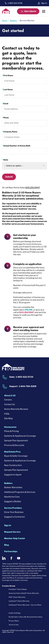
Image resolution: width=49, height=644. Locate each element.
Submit (9, 177)
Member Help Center (14, 538)
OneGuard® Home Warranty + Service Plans (25, 605)
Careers (8, 399)
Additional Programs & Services (19, 492)
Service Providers (13, 508)
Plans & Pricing (11, 431)
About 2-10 (9, 395)
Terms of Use (14, 625)
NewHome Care (12, 497)
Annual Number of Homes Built (16, 146)
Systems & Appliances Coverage (20, 436)
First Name (8, 75)
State (5, 160)
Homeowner (10, 427)
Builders (8, 483)
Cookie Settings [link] (14, 613)
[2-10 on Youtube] (18, 558)
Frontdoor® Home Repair (18, 589)
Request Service (12, 532)
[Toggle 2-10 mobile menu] (43, 11)
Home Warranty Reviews (16, 409)
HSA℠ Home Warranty (17, 597)
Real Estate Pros (12, 452)
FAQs (6, 414)
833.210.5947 (32, 187)
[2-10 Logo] (6, 13)
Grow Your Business (13, 512)
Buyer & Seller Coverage (16, 456)
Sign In (44, 3)
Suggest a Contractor (14, 517)
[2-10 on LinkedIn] (3, 558)
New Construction (13, 465)
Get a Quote (30, 11)
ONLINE (29, 310)
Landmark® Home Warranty (19, 601)
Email (5, 103)
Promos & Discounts (14, 445)
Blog (6, 545)
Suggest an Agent (12, 474)
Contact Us (9, 404)
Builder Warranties (13, 487)
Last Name (8, 89)
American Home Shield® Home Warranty (24, 593)
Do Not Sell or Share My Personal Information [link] (25, 617)
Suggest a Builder (12, 501)
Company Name (10, 132)
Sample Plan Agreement (16, 440)
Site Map (8, 418)
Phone (6, 117)
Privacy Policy (14, 621)
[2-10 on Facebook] (11, 558)
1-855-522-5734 (15, 3)
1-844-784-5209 (27, 386)
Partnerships (10, 551)
